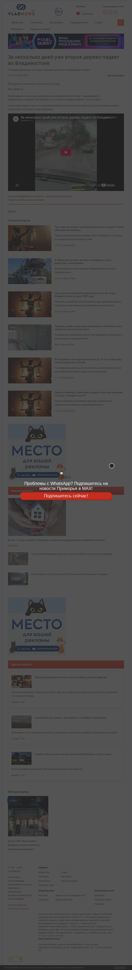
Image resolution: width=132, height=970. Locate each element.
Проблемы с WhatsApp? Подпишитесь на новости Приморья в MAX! (66, 486)
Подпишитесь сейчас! (66, 495)
